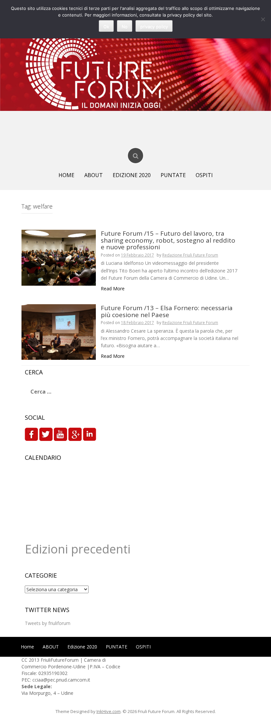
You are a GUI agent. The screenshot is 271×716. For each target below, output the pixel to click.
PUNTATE (173, 175)
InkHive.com (109, 711)
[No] (262, 19)
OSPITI (204, 175)
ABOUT (93, 175)
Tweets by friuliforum (47, 623)
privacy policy (154, 26)
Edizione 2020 (132, 175)
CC (25, 660)
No (125, 26)
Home (66, 175)
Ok (106, 26)
